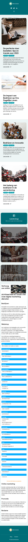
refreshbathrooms (6, 429)
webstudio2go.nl (5, 471)
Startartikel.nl (5, 386)
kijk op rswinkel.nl (5, 366)
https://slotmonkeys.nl (6, 356)
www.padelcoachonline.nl (7, 439)
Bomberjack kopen (6, 398)
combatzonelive (5, 419)
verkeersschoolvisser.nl (7, 466)
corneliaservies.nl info (6, 403)
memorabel (4, 456)
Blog (11, 536)
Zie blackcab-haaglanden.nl (8, 446)
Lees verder (6, 66)
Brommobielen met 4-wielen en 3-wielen (10, 346)
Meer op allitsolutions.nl (7, 376)
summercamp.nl (5, 414)
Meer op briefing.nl (6, 393)
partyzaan (4, 461)
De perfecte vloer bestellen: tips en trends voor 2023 (11, 50)
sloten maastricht (5, 408)
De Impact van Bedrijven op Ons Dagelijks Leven (11, 98)
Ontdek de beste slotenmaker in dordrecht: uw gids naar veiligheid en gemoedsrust (13, 276)
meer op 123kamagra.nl (7, 371)
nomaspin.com (5, 388)
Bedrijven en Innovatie (13, 143)
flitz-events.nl (5, 361)
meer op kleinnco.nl (6, 424)
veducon (4, 420)
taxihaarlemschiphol (6, 444)
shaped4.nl (4, 451)
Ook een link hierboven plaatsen (14, 481)
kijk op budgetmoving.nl (7, 422)
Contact (16, 536)
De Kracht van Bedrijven (10, 258)
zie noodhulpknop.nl (6, 434)
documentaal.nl (5, 351)
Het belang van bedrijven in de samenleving (10, 187)
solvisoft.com (4, 381)
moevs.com (4, 476)
